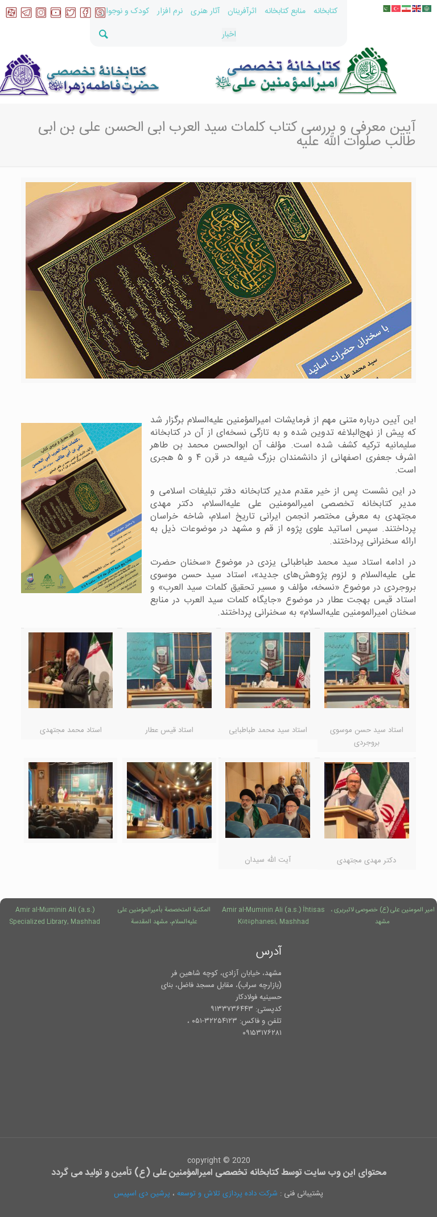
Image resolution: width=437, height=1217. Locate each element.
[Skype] (100, 16)
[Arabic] (427, 8)
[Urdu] (386, 8)
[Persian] (407, 8)
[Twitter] (70, 16)
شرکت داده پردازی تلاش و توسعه (227, 1193)
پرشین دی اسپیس (142, 1193)
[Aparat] (11, 16)
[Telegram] (26, 16)
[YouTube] (55, 16)
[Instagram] (41, 16)
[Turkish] (396, 8)
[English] (417, 8)
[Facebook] (85, 16)
